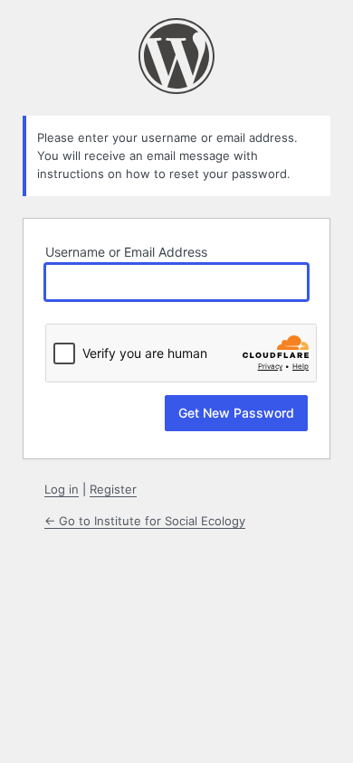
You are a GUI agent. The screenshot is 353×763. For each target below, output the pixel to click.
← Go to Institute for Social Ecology (144, 520)
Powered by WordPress (176, 56)
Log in (61, 489)
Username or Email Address (126, 251)
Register (113, 489)
